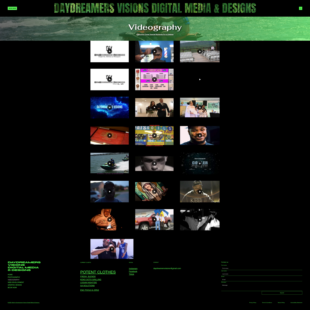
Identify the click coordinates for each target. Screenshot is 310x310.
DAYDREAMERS (24, 262)
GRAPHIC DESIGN (15, 285)
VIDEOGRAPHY (13, 280)
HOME (10, 275)
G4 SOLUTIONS (87, 285)
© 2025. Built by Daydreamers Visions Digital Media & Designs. (24, 302)
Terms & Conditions (267, 302)
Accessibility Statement (296, 302)
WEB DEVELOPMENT (16, 282)
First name (224, 265)
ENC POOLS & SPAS (89, 290)
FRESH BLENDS (88, 276)
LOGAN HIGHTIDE (88, 282)
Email (223, 276)
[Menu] (300, 8)
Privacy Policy (252, 302)
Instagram (133, 268)
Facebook (133, 271)
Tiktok (131, 274)
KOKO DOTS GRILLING (90, 279)
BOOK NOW (12, 288)
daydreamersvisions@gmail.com (167, 268)
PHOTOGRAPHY (14, 277)
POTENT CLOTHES (98, 272)
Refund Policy (281, 302)
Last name (224, 270)
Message (224, 282)
